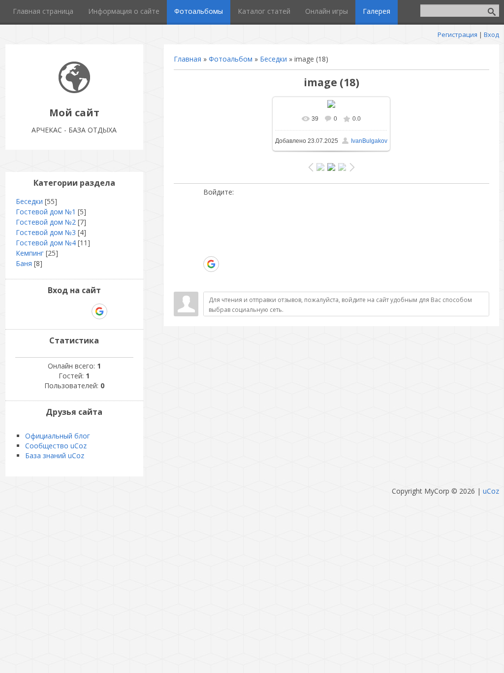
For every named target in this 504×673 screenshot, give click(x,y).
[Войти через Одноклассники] (210, 279)
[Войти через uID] (210, 204)
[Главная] (74, 90)
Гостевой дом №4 (46, 242)
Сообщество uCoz (56, 445)
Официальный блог (57, 435)
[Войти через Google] (211, 264)
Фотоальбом (230, 59)
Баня (24, 263)
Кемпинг (30, 253)
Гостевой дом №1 (46, 211)
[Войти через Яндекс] (210, 248)
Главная (187, 59)
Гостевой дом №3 (46, 232)
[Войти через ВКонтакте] (210, 219)
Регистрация (457, 34)
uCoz (491, 491)
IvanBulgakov (369, 140)
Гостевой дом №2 (46, 222)
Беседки (273, 59)
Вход (491, 34)
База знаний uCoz (54, 455)
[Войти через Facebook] (210, 234)
